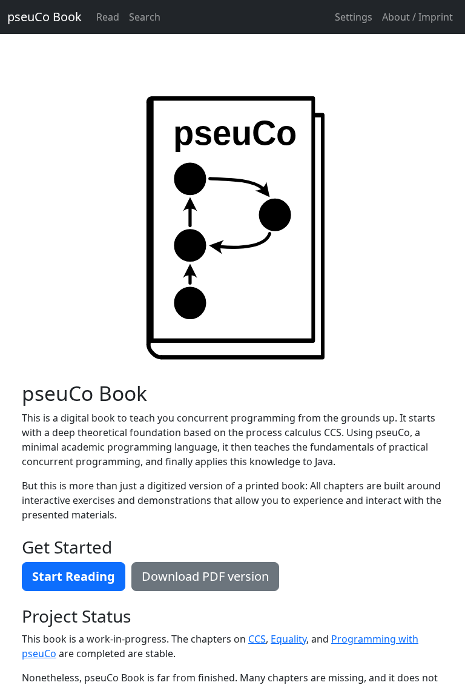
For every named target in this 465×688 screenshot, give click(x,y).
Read (107, 17)
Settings (353, 17)
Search (144, 17)
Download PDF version (205, 576)
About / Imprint (417, 17)
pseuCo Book (44, 16)
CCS (257, 639)
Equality (288, 639)
